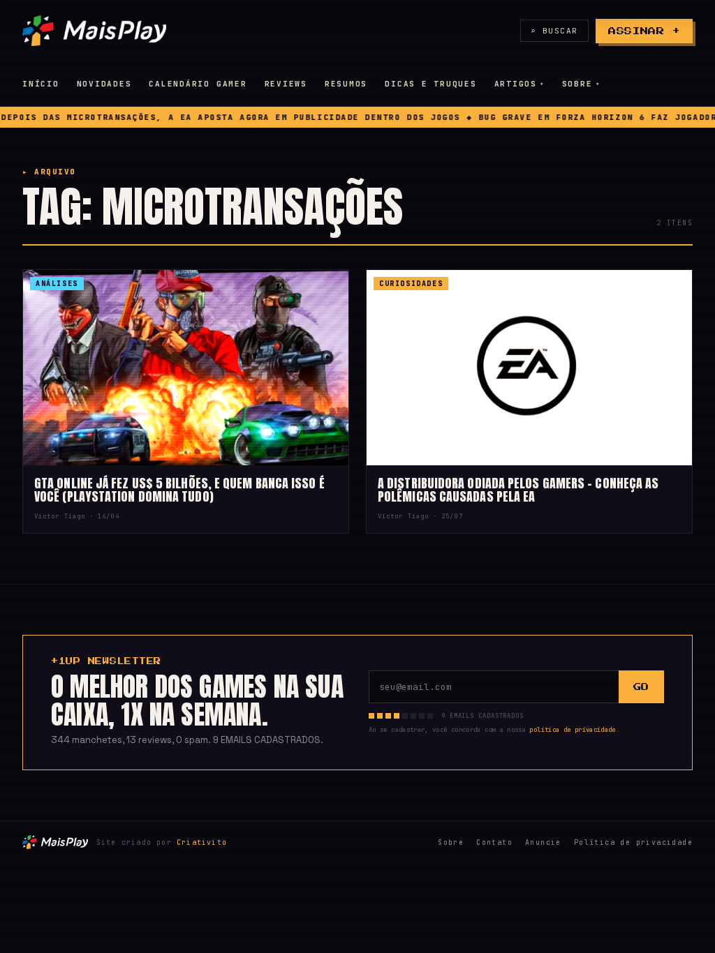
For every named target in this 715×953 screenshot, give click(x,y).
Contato (494, 842)
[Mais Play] (94, 30)
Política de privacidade (633, 842)
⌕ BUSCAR (554, 31)
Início (40, 84)
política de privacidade (572, 730)
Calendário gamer (197, 84)
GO (641, 687)
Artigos (515, 84)
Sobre (577, 84)
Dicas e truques (430, 84)
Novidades (104, 84)
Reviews (286, 84)
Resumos (346, 84)
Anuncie (543, 842)
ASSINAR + (644, 31)
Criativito (202, 842)
